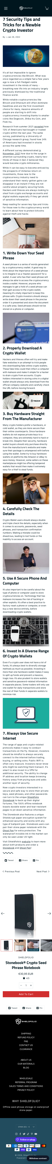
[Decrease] (21, 985)
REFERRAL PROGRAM (26, 1082)
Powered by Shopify (26, 1158)
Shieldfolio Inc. (30, 1155)
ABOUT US (26, 1060)
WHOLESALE (26, 1078)
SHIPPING (26, 1033)
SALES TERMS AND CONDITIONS (26, 1086)
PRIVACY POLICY (26, 1090)
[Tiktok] (28, 1134)
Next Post (42, 871)
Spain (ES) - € (24, 1127)
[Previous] (3, 913)
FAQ (26, 1041)
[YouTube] (36, 1134)
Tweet (11, 860)
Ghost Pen (25, 848)
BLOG (26, 1067)
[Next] (49, 913)
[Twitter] (24, 1134)
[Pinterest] (32, 1134)
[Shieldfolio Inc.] (26, 8)
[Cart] (47, 8)
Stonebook (8, 848)
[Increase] (31, 985)
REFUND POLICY (26, 1037)
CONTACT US (26, 1045)
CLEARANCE (26, 1049)
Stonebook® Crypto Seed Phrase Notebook (26, 965)
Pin (37, 860)
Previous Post (12, 871)
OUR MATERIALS (26, 1063)
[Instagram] (16, 1134)
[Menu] (6, 8)
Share (25, 860)
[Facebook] (20, 1134)
